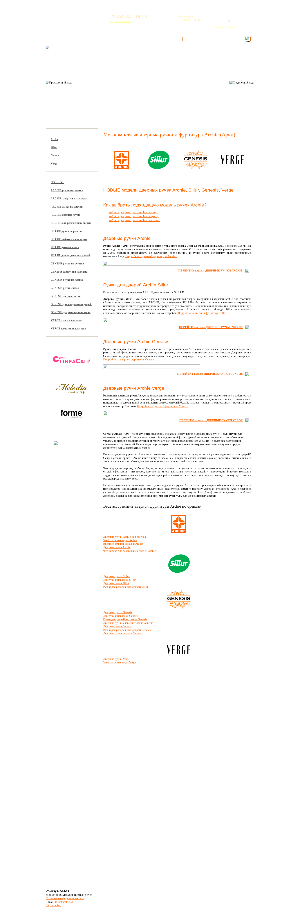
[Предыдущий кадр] (59, 82)
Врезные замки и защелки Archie (123, 543)
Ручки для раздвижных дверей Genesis (127, 630)
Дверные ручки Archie (127, 238)
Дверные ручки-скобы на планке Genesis (128, 622)
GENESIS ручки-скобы (65, 288)
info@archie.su (64, 901)
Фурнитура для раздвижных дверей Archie (129, 550)
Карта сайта (53, 905)
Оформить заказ (225, 27)
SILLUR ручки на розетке (66, 231)
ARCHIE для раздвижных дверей (71, 222)
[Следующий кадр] (241, 82)
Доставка (133, 39)
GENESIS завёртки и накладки (69, 271)
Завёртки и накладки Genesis (120, 615)
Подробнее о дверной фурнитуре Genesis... (129, 359)
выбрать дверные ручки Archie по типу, (133, 212)
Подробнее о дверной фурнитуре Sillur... (203, 313)
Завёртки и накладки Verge (119, 662)
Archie (54, 139)
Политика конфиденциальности (65, 898)
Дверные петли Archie (116, 547)
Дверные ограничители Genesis (122, 633)
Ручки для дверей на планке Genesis (125, 619)
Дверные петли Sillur (116, 583)
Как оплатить (99, 39)
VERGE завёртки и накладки (68, 328)
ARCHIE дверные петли (65, 214)
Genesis (55, 155)
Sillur (54, 147)
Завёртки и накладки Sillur (119, 579)
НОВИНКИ (57, 182)
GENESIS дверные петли (66, 296)
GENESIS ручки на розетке (67, 263)
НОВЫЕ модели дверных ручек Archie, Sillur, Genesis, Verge (168, 189)
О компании (63, 39)
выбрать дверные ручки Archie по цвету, (134, 216)
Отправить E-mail (120, 21)
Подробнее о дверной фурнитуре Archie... (151, 256)
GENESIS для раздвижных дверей (71, 304)
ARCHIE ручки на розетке (67, 190)
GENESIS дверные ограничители (70, 312)
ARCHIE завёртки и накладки (69, 198)
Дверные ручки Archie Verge (133, 388)
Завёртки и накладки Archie (120, 540)
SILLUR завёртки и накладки (69, 239)
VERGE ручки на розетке (66, 320)
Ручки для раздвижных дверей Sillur (125, 586)
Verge (54, 163)
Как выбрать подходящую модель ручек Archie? (155, 204)
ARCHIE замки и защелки (67, 206)
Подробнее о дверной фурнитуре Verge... (162, 406)
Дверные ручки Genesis (117, 612)
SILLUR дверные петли (65, 247)
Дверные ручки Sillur (116, 576)
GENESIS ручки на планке (67, 279)
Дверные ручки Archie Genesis (136, 341)
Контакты (163, 39)
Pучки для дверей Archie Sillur (135, 284)
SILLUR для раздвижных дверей (70, 255)
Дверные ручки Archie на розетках (124, 536)
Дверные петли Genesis (117, 626)
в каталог (210, 270)
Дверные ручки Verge (116, 658)
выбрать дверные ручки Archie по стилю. (134, 220)
